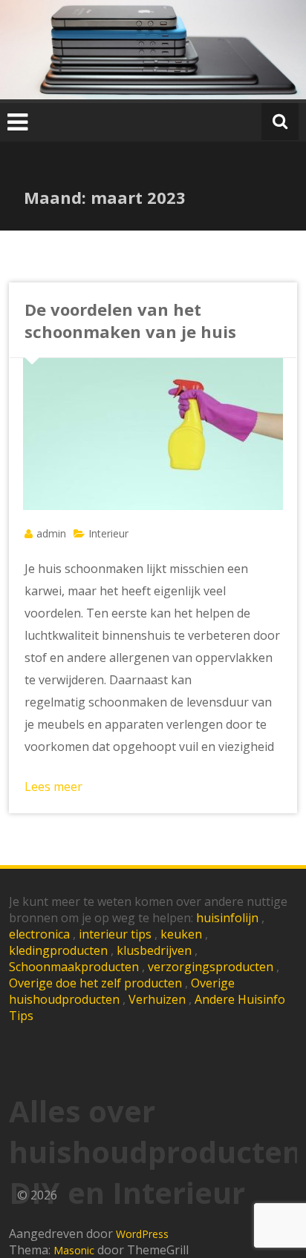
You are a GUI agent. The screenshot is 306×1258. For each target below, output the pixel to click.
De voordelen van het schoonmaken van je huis (130, 320)
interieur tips (115, 934)
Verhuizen (157, 999)
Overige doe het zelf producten (95, 983)
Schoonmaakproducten (74, 967)
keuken (181, 934)
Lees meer (53, 786)
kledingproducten (58, 950)
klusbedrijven (154, 950)
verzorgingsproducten (210, 967)
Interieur (108, 533)
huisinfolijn (227, 918)
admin (51, 533)
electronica (39, 934)
